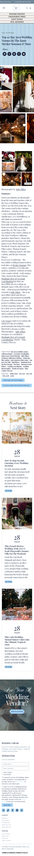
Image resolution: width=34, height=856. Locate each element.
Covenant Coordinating (21, 354)
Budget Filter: (5, 373)
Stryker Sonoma (19, 265)
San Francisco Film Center (19, 360)
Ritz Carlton (5, 360)
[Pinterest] (17, 810)
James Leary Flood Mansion (10, 356)
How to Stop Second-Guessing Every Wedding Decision (16, 463)
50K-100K (5, 376)
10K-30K (22, 374)
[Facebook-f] (12, 810)
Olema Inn (26, 358)
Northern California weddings (11, 358)
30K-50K (29, 374)
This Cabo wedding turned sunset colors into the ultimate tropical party (17, 641)
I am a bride (7, 774)
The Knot (17, 364)
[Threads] (21, 810)
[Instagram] (3, 810)
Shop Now (28, 183)
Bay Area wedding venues (19, 352)
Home (3, 33)
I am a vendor (7, 772)
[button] (5, 54)
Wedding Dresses (17, 14)
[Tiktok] (8, 810)
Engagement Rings (17, 17)
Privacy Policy (19, 782)
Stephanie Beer (26, 362)
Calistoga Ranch (6, 354)
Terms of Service (8, 853)
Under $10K (14, 374)
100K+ (12, 376)
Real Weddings (17, 22)
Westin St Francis (18, 368)
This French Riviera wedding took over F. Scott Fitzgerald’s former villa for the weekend (17, 550)
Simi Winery (16, 362)
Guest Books (17, 19)
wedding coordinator (14, 366)
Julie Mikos (21, 189)
